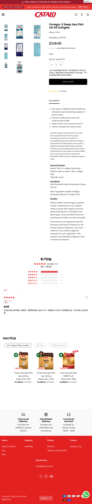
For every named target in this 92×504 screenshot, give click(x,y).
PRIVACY (51, 446)
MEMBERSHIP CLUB (44, 466)
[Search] (76, 14)
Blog (4, 454)
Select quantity (57, 59)
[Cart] (87, 14)
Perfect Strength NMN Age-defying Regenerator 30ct (23, 376)
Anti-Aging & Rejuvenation (18, 345)
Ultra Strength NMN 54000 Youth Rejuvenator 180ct (68, 376)
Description (54, 100)
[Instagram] (46, 476)
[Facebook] (40, 476)
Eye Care (40, 345)
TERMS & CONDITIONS (57, 450)
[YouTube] (51, 476)
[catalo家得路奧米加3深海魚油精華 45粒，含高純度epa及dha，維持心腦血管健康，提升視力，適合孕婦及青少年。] (19, 31)
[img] (9, 297)
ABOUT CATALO (9, 446)
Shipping (52, 48)
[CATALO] (45, 14)
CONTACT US (75, 446)
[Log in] (81, 14)
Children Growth (58, 345)
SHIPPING (29, 446)
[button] (3, 14)
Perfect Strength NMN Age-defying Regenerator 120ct (46, 376)
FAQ (3, 450)
